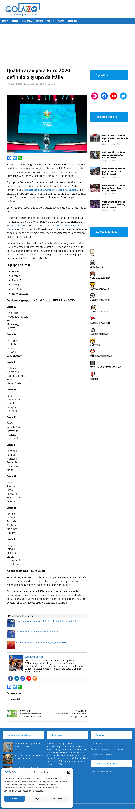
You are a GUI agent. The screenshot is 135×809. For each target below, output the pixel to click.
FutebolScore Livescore (101, 754)
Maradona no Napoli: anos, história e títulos (28, 745)
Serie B (15, 21)
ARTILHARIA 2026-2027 (100, 277)
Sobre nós (72, 21)
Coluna (61, 21)
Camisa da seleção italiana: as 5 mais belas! (39, 632)
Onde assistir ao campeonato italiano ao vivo (29, 757)
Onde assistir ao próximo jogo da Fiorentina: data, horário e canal (113, 204)
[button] (69, 772)
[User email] (34, 678)
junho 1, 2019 (16, 83)
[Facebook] (10, 678)
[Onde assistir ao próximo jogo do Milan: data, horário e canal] (95, 140)
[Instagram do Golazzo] (94, 96)
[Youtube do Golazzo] (113, 96)
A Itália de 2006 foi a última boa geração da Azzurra (43, 642)
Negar (37, 798)
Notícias (39, 21)
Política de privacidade (36, 804)
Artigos (50, 21)
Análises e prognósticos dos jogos (107, 749)
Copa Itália (27, 21)
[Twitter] (123, 96)
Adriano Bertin (32, 83)
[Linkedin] (16, 678)
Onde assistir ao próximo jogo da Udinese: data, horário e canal (113, 154)
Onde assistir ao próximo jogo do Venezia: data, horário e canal (113, 171)
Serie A (5, 21)
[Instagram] (22, 678)
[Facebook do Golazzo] (104, 96)
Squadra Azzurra (17, 225)
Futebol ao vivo (98, 743)
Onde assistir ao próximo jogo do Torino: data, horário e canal (113, 188)
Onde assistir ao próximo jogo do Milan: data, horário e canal (115, 138)
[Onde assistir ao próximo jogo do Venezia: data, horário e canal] (95, 173)
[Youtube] (28, 678)
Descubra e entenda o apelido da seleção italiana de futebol (47, 621)
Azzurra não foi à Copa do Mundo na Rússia (50, 190)
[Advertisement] (67, 47)
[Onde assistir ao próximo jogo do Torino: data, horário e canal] (95, 190)
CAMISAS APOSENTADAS (101, 356)
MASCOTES (95, 345)
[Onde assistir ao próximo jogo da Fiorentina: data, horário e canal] (95, 206)
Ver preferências (59, 798)
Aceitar (14, 798)
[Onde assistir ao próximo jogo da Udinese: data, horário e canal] (95, 157)
